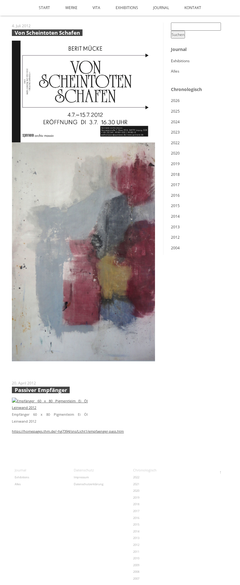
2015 (175, 205)
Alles (175, 71)
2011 (136, 552)
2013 (175, 227)
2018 (175, 174)
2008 (136, 572)
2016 (175, 195)
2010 (136, 558)
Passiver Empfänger (41, 390)
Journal (161, 7)
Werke (71, 7)
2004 (175, 248)
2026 (175, 100)
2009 (136, 565)
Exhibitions (127, 7)
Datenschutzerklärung (88, 484)
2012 (175, 237)
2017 (175, 184)
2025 (175, 111)
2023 (175, 132)
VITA (96, 7)
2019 (175, 163)
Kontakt (192, 7)
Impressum (81, 477)
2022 (175, 142)
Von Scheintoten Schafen (47, 32)
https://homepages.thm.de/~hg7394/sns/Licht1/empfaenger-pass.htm (68, 431)
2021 (136, 484)
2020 (175, 153)
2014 (175, 216)
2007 (136, 579)
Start (44, 7)
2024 (175, 122)
